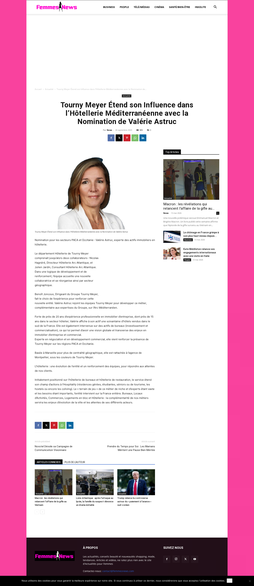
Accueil (38, 89)
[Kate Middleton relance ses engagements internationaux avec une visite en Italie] (172, 253)
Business (109, 7)
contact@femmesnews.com (118, 571)
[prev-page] (37, 512)
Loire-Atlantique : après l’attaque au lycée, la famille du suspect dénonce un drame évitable (94, 501)
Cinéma (159, 7)
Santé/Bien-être (179, 7)
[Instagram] (176, 559)
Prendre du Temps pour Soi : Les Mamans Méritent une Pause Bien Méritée (131, 448)
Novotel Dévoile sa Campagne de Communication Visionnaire (53, 448)
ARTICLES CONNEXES (48, 462)
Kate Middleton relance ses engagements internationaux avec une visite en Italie (199, 252)
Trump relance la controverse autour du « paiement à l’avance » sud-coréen (134, 501)
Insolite (200, 7)
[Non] (249, 581)
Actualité (49, 89)
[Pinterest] (127, 137)
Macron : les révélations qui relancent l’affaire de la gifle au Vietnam (51, 501)
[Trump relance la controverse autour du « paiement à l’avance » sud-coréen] (136, 482)
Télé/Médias (142, 7)
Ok (229, 580)
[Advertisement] (127, 26)
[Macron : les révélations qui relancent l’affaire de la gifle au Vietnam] (53, 482)
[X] (119, 137)
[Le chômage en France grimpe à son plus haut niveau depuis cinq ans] (172, 237)
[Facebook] (111, 137)
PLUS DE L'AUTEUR (75, 462)
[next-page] (42, 512)
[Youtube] (194, 559)
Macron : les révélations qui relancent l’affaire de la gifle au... (189, 206)
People (124, 7)
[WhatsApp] (134, 137)
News (109, 130)
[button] (215, 7)
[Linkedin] (142, 137)
